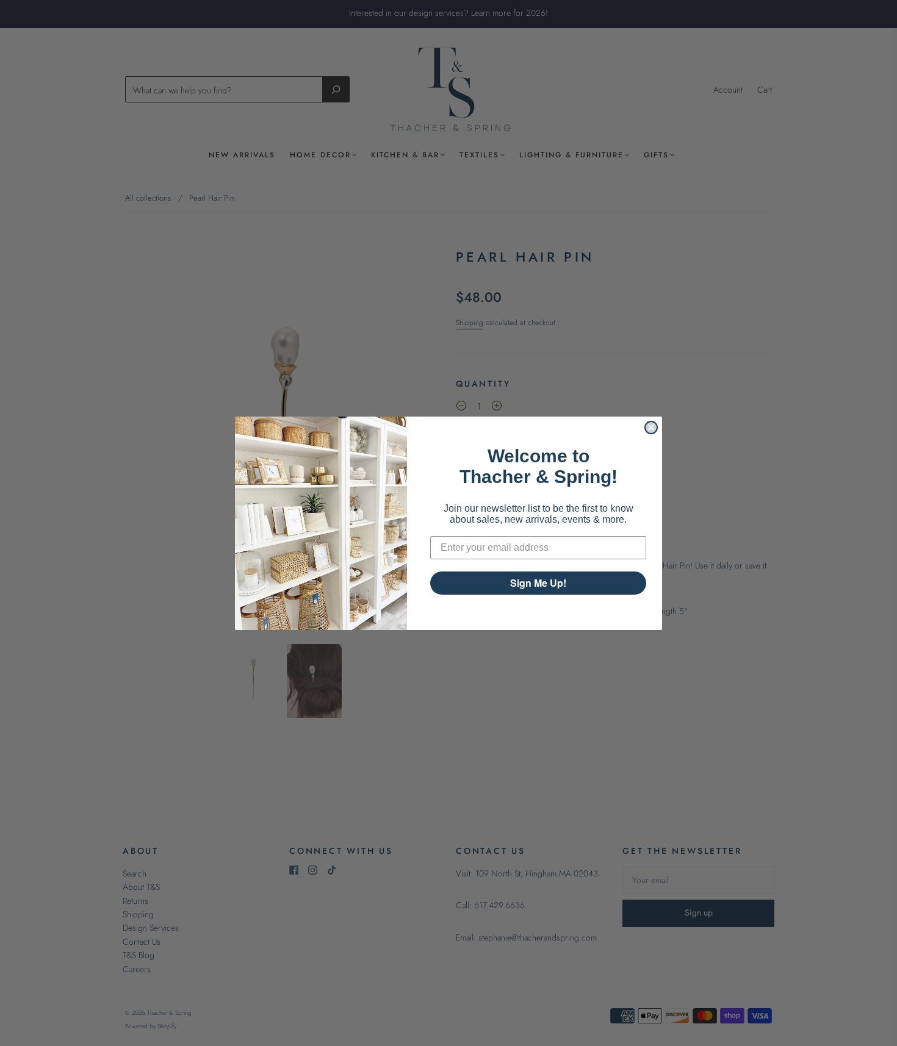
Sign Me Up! (538, 583)
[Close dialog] (651, 427)
